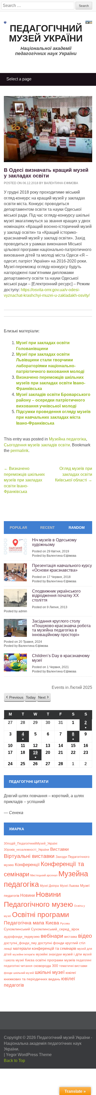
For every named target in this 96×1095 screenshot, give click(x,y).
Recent (47, 527)
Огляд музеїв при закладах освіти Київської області (73, 474)
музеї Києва (25, 960)
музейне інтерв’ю (24, 954)
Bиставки (59, 849)
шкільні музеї (50, 972)
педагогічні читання (18, 966)
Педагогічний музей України (46, 33)
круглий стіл (75, 943)
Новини (27, 895)
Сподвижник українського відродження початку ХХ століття (56, 595)
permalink (19, 450)
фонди (8, 972)
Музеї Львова (69, 885)
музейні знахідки (49, 954)
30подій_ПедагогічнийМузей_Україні (30, 843)
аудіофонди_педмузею (22, 937)
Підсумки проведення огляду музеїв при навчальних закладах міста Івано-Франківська (53, 417)
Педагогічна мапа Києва (31, 922)
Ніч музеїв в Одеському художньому (54, 542)
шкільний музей (23, 972)
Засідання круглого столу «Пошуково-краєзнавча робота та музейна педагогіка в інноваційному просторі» (61, 628)
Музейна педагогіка (67, 439)
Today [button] (31, 697)
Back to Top (14, 1060)
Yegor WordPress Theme (29, 1054)
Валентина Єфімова (61, 183)
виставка (70, 937)
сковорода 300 (46, 966)
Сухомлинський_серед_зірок (55, 929)
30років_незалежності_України (26, 849)
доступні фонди (51, 943)
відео (85, 936)
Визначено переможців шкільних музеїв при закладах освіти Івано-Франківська (50, 383)
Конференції (27, 864)
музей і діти (72, 954)
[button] (14, 697)
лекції (8, 948)
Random (77, 527)
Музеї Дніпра (49, 885)
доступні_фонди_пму (20, 943)
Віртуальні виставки (29, 856)
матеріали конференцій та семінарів (44, 948)
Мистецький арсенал (43, 875)
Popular (18, 527)
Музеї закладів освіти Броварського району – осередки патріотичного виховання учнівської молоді (53, 400)
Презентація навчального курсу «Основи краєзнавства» (62, 567)
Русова (65, 923)
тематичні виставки (73, 966)
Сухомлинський (17, 929)
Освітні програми (40, 914)
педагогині (83, 960)
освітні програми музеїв (55, 960)
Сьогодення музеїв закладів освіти (37, 445)
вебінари (52, 936)
